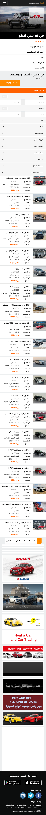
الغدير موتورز (14, 347)
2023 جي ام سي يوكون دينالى (20, 359)
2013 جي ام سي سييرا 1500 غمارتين (17, 323)
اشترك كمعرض (21, 805)
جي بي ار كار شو (14, 257)
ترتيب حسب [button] (39, 68)
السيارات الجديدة (37, 46)
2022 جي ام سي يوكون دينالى (20, 432)
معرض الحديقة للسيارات (10, 184)
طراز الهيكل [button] (39, 62)
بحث (4, 96)
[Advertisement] (23, 751)
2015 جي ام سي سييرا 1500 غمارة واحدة (15, 522)
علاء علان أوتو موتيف (12, 220)
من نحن (31, 805)
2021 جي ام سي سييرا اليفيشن (18, 178)
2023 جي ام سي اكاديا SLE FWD (19, 450)
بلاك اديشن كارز (13, 329)
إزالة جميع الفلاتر (8, 83)
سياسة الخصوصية (35, 807)
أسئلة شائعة (9, 805)
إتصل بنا (10, 807)
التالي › (17, 541)
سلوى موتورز (14, 420)
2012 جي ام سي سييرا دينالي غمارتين (16, 486)
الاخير (9, 541)
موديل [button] (41, 57)
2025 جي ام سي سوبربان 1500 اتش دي (16, 504)
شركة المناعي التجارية (11, 383)
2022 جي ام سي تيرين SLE (20, 377)
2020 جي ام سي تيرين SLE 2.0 (19, 196)
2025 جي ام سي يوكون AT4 (20, 287)
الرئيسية (39, 805)
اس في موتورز (14, 275)
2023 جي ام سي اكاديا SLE (21, 395)
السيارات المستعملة (35, 52)
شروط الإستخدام (21, 807)
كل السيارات (39, 41)
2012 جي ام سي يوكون (22, 214)
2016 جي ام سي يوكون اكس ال (19, 341)
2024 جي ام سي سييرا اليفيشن (18, 232)
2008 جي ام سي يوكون (22, 269)
